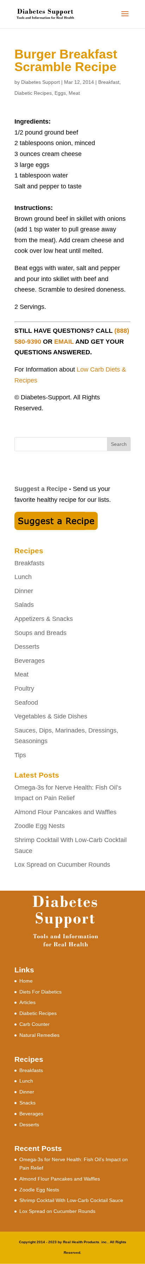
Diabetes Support (40, 82)
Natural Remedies (39, 1035)
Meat (74, 93)
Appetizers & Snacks (43, 618)
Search (119, 444)
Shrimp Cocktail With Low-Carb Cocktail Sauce (71, 1200)
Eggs (60, 93)
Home (26, 981)
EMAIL (64, 341)
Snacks (27, 1103)
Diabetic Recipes (33, 93)
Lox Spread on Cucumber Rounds (62, 864)
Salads (24, 604)
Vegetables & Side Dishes (50, 716)
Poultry (24, 688)
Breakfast (108, 82)
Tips (20, 755)
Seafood (26, 702)
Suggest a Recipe (40, 488)
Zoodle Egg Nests (39, 825)
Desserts (26, 646)
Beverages (29, 660)
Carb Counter (34, 1024)
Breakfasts (29, 563)
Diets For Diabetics (40, 992)
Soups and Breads (40, 632)
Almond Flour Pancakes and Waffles (65, 812)
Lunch (23, 576)
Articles (27, 1002)
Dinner (23, 590)
